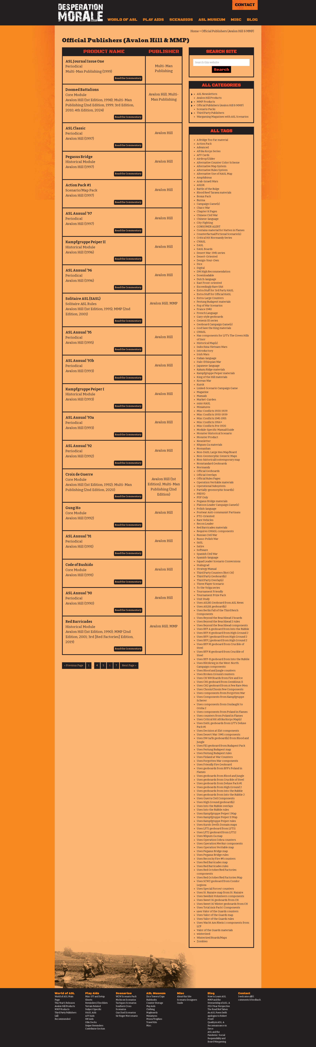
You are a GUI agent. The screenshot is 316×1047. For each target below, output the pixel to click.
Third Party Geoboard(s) (211, 576)
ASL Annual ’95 (78, 332)
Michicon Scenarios (126, 1000)
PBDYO (201, 493)
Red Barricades (78, 621)
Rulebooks (151, 1000)
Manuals (202, 396)
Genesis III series (207, 320)
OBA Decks (91, 1022)
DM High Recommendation (213, 271)
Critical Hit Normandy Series (214, 237)
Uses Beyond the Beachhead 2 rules (218, 621)
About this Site (184, 996)
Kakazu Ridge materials (211, 369)
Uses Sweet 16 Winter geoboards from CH (222, 903)
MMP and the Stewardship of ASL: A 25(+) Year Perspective (219, 1003)
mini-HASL (203, 403)
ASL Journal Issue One (84, 61)
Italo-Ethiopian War (209, 362)
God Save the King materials (214, 328)
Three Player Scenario (210, 583)
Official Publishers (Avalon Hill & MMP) (220, 105)
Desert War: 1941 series (211, 253)
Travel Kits (151, 1022)
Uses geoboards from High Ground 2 (219, 787)
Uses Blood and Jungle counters (216, 670)
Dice (199, 264)
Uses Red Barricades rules (212, 866)
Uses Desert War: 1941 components (218, 734)
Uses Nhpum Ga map (210, 836)
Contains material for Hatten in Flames (220, 230)
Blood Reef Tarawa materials (214, 192)
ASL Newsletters (207, 94)
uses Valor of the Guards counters (217, 911)
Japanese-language (208, 365)
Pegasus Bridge (79, 157)
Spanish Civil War (207, 553)
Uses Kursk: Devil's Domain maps (217, 824)
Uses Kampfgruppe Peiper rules (216, 821)
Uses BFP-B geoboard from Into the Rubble (223, 659)
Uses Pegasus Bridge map (212, 851)
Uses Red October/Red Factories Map (219, 877)
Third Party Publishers (210, 112)
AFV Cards (203, 155)
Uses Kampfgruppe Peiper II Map (217, 817)
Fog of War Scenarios (210, 305)
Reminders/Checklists (96, 1003)
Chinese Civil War (207, 215)
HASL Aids (90, 1012)
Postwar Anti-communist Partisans (218, 512)
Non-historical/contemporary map (218, 459)
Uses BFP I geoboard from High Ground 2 (222, 636)
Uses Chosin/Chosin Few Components (220, 689)
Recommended (62, 1019)
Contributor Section (95, 1028)
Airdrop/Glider (206, 158)
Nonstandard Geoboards (212, 463)
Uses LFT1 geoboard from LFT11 (216, 828)
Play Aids (153, 19)
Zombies (202, 941)
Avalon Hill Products (209, 97)
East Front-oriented (209, 283)
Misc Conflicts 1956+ (209, 422)
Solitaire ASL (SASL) (82, 299)
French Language (207, 313)
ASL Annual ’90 (78, 593)
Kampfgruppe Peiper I (84, 389)
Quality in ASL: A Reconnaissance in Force (217, 1025)
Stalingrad (203, 565)
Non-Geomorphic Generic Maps (217, 456)
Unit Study (203, 599)
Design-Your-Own (208, 260)
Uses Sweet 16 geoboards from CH (218, 900)
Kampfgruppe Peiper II (85, 242)
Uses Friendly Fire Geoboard (214, 764)
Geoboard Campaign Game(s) (215, 324)
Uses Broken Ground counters (215, 674)
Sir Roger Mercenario (127, 1016)
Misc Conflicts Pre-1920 (211, 426)
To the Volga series (208, 587)
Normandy (203, 467)
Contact (245, 4)
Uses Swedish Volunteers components (220, 896)
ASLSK (201, 185)
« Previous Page (73, 665)
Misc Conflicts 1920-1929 (212, 411)
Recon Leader (205, 523)
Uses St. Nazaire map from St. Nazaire (220, 892)
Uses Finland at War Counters (215, 757)
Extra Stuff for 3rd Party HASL (215, 290)
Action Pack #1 (78, 185)
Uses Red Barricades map (212, 862)
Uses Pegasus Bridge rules (213, 854)
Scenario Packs (206, 109)
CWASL (201, 241)
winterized (203, 933)
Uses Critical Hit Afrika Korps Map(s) (219, 719)
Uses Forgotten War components (217, 760)
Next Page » (129, 665)
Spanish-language (207, 557)
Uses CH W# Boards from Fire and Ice (220, 678)
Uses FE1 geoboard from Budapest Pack (221, 745)
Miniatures (203, 407)
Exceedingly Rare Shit (210, 286)
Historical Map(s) (207, 343)
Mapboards (152, 1012)
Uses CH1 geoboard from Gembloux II (220, 681)
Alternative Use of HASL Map (214, 173)
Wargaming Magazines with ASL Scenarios (223, 116)
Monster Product (207, 437)
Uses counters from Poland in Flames (220, 715)
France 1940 (204, 309)
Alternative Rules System (212, 170)
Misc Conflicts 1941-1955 (211, 418)
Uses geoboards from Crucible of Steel (220, 779)
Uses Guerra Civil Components (216, 798)
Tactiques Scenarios (126, 1003)
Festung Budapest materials (214, 301)
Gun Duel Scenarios (126, 1012)
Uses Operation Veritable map (215, 847)
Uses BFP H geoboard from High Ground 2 (222, 632)
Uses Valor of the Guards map (215, 915)
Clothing (150, 1009)
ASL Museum (211, 19)
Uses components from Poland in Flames (222, 711)
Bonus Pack (204, 196)
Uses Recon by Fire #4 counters (216, 858)
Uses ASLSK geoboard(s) (211, 606)
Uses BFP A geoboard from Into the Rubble (223, 629)
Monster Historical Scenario (214, 433)
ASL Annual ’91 (78, 536)
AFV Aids (90, 1016)
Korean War (204, 380)
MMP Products (206, 101)
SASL (200, 542)
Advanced (203, 147)
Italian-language (206, 358)
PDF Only (202, 497)
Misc (236, 19)
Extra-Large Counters (210, 298)
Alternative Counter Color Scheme (218, 162)
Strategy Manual (207, 568)
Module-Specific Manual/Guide (215, 429)
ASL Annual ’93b (79, 361)
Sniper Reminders (94, 1025)
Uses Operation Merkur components (220, 843)
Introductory (205, 350)
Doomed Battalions (82, 90)
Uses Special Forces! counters (215, 888)
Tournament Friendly (210, 591)
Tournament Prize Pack (211, 595)
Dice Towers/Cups (155, 996)
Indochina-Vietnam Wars (212, 347)
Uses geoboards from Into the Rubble (220, 790)
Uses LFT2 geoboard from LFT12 (216, 832)
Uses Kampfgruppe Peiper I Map (216, 813)
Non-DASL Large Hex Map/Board (217, 452)
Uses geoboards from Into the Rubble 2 (221, 794)
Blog (252, 19)
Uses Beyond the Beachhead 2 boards (219, 617)
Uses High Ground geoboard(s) (215, 802)
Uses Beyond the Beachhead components (222, 625)
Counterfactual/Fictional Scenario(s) (219, 234)
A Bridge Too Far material (212, 140)
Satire (200, 546)
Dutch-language (206, 279)
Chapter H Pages (207, 211)
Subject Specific (93, 1009)
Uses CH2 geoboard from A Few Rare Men (222, 685)
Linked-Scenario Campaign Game (217, 388)
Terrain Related (93, 1006)
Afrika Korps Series (209, 151)
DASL (200, 245)
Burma (201, 200)
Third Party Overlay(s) (210, 580)
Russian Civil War (207, 535)
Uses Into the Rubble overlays (215, 806)
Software (202, 550)
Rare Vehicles (205, 520)
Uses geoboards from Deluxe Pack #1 (219, 783)
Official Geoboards (208, 471)
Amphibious (204, 177)
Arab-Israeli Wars (207, 181)
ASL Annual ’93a (79, 417)
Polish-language (206, 508)
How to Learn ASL (217, 996)
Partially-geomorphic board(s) (215, 490)
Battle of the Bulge (208, 189)
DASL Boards (204, 249)
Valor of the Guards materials (215, 930)
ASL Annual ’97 (78, 213)
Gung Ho (72, 508)
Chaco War (203, 207)
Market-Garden (206, 399)
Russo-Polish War (207, 539)
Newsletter (204, 441)
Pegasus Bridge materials (212, 501)
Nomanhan (203, 448)
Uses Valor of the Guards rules (215, 918)
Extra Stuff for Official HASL (214, 294)
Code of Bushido (79, 565)
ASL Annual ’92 (78, 446)
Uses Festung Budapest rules (214, 753)
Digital (201, 268)
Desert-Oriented (207, 256)
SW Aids (89, 1019)
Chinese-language (208, 219)
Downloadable (205, 275)
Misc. (149, 1025)
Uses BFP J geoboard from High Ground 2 (222, 640)
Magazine (202, 392)
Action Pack (204, 143)
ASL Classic (75, 128)
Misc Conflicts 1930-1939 (212, 414)
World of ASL (122, 19)
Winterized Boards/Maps (212, 937)
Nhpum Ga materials (209, 444)
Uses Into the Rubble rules (213, 809)
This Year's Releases (65, 1003)
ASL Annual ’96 (78, 270)
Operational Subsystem (211, 486)
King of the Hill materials (212, 377)
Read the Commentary (128, 78)
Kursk (200, 384)
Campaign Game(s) (208, 204)
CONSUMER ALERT (208, 226)
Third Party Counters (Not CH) (215, 572)
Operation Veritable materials (215, 482)
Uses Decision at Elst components (218, 730)
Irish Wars (203, 354)
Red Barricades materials (212, 527)
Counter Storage (154, 1003)
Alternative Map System (211, 166)
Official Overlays (207, 475)
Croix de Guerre (79, 474)
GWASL (201, 332)
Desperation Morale (80, 13)
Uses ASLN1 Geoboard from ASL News (220, 602)
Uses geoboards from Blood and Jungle (220, 775)
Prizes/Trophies (154, 1019)
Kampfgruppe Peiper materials (216, 373)
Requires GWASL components (215, 531)
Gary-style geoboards (210, 316)
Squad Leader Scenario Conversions (218, 561)
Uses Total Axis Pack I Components (218, 907)
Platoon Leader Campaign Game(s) (218, 504)
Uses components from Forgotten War (221, 693)
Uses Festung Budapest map (214, 749)
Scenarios (181, 19)
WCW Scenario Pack (126, 996)
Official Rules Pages (208, 478)
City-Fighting (205, 222)
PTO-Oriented (205, 516)
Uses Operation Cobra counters (216, 839)
